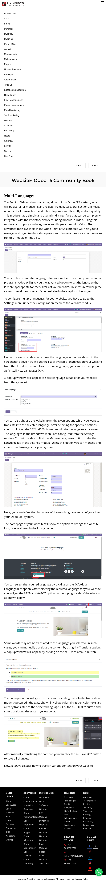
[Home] (13, 5)
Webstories (11, 836)
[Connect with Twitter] (95, 846)
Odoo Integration (28, 822)
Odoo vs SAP (43, 811)
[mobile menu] (102, 2)
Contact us (11, 828)
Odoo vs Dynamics (44, 819)
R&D (8, 832)
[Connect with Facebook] (89, 846)
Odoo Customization (30, 799)
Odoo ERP (44, 797)
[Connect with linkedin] (90, 857)
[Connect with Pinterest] (90, 851)
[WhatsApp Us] (99, 872)
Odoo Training (27, 853)
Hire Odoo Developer (28, 807)
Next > (95, 165)
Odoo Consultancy (29, 846)
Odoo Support (27, 830)
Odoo (8, 801)
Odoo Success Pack (10, 812)
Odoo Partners (10, 822)
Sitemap (10, 839)
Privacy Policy (82, 879)
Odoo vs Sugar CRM (43, 852)
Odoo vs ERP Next (43, 826)
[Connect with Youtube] (90, 868)
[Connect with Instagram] (90, 862)
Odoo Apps (11, 805)
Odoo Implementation (31, 815)
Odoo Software (43, 803)
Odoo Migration (28, 838)
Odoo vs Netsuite (43, 834)
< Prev (79, 165)
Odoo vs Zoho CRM (44, 861)
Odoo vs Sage (43, 842)
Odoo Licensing (28, 861)
